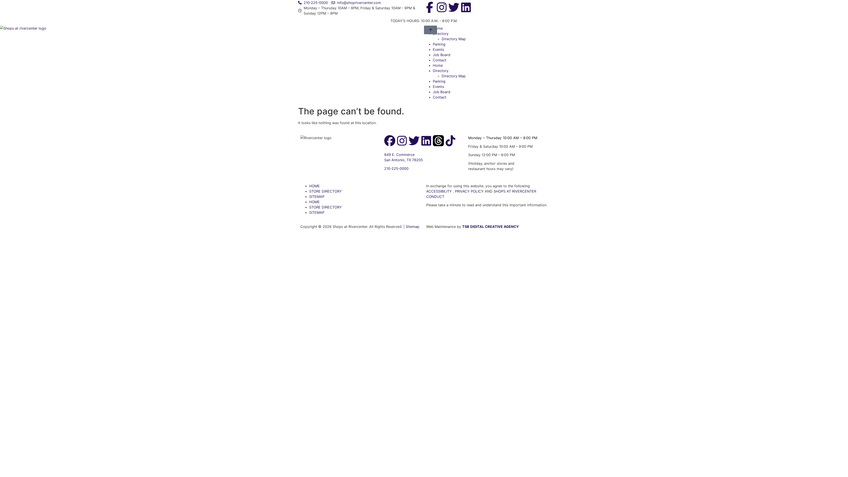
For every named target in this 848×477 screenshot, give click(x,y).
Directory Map (454, 39)
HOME (314, 186)
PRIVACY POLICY (470, 191)
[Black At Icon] (438, 140)
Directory (441, 70)
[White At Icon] (478, 7)
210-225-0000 (396, 168)
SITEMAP (316, 196)
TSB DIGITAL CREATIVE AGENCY (490, 226)
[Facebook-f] (429, 7)
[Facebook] (389, 140)
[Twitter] (453, 7)
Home (438, 65)
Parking (439, 44)
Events (438, 49)
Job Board (441, 55)
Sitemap (412, 226)
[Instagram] (441, 7)
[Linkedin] (465, 7)
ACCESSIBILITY (439, 191)
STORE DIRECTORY (325, 191)
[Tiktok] (450, 140)
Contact (439, 60)
